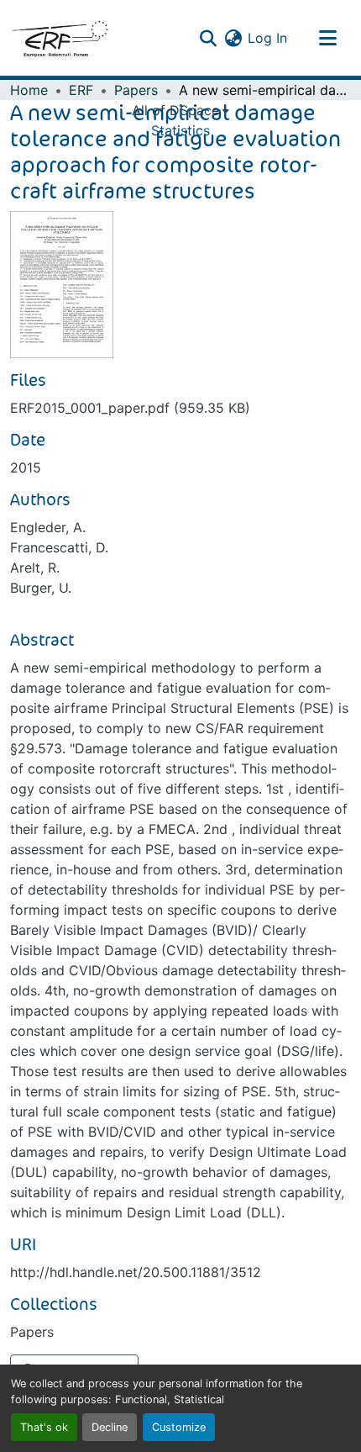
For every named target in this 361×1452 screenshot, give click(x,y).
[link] (180, 408)
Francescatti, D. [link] (59, 547)
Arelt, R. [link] (35, 567)
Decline (110, 1427)
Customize (179, 1427)
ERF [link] (81, 90)
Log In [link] (267, 37)
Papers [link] (136, 90)
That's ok (44, 1427)
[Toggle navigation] (327, 38)
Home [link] (29, 90)
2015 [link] (25, 467)
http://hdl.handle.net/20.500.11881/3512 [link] (135, 1272)
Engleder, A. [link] (48, 527)
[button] (59, 38)
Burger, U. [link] (40, 587)
